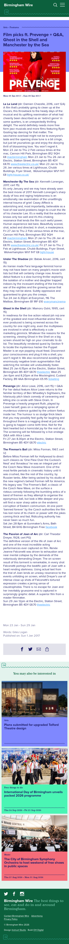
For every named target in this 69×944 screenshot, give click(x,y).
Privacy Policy (10, 919)
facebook (51, 527)
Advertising (37, 916)
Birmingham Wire (18, 5)
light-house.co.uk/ (18, 174)
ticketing (53, 379)
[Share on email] (39, 649)
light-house (47, 252)
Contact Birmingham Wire (16, 916)
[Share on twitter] (30, 649)
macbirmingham (17, 157)
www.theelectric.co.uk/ (25, 164)
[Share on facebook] (22, 649)
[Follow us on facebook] (14, 894)
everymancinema (54, 301)
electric (41, 442)
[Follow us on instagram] (22, 894)
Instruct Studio (19, 930)
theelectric (43, 372)
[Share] (47, 649)
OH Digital (38, 930)
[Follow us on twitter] (6, 894)
